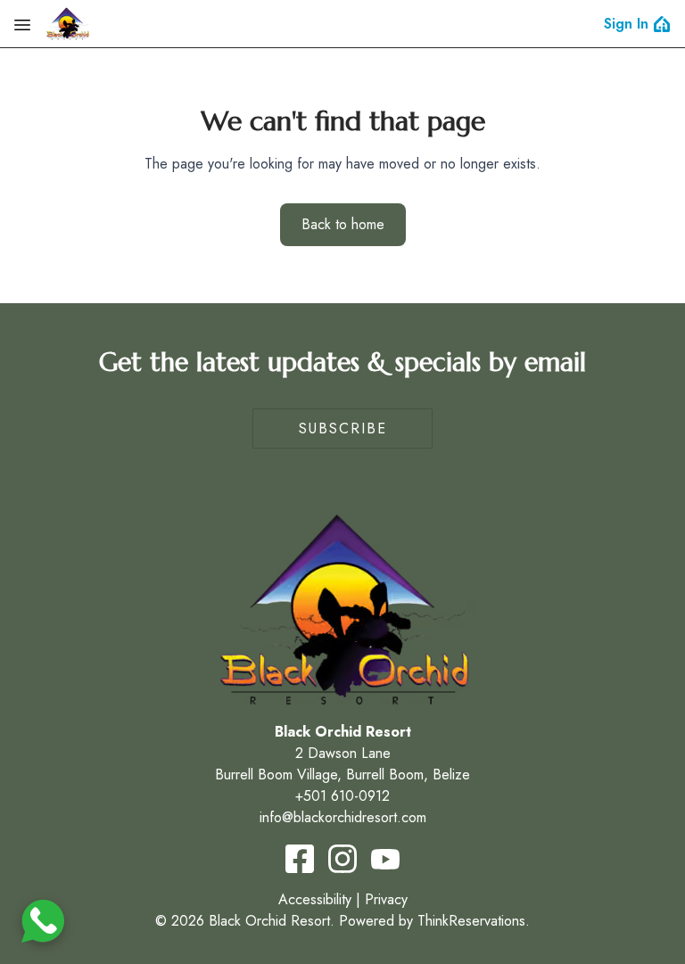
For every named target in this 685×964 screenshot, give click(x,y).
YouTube (385, 859)
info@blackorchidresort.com (343, 817)
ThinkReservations (471, 920)
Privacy (386, 899)
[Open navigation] (22, 24)
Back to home (342, 224)
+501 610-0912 (342, 796)
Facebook (299, 859)
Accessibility (314, 899)
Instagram (342, 859)
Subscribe (343, 428)
